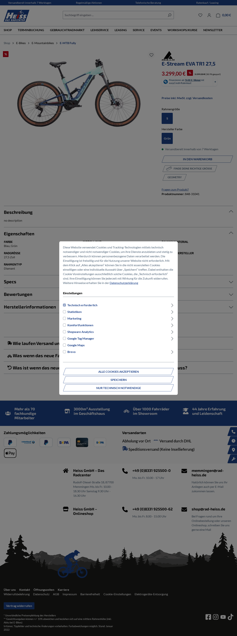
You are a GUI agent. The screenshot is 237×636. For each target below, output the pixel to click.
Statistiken (74, 311)
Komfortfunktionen (80, 325)
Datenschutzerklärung (124, 282)
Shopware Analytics (80, 331)
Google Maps (76, 345)
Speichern (119, 379)
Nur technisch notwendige (118, 387)
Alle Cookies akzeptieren (118, 371)
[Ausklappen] (172, 305)
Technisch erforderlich (82, 305)
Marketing (74, 318)
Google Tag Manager (80, 338)
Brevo (71, 351)
